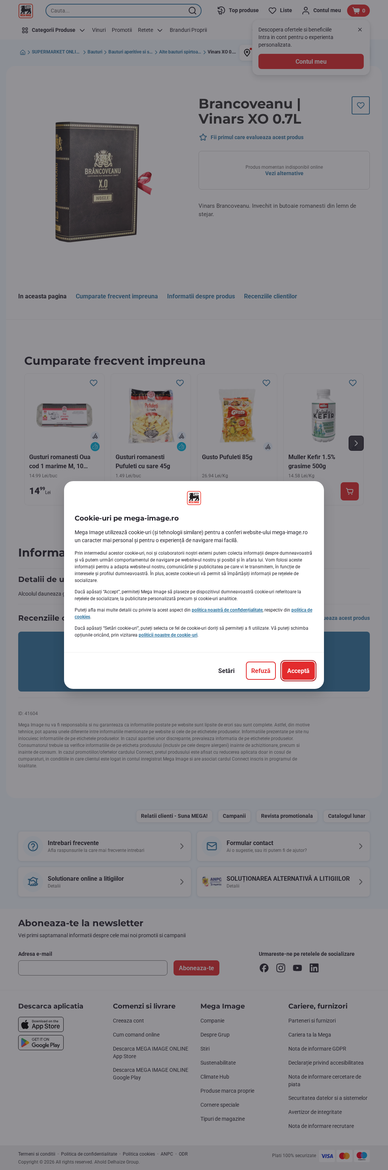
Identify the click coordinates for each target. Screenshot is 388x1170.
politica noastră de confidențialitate (227, 610)
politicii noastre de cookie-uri (168, 635)
